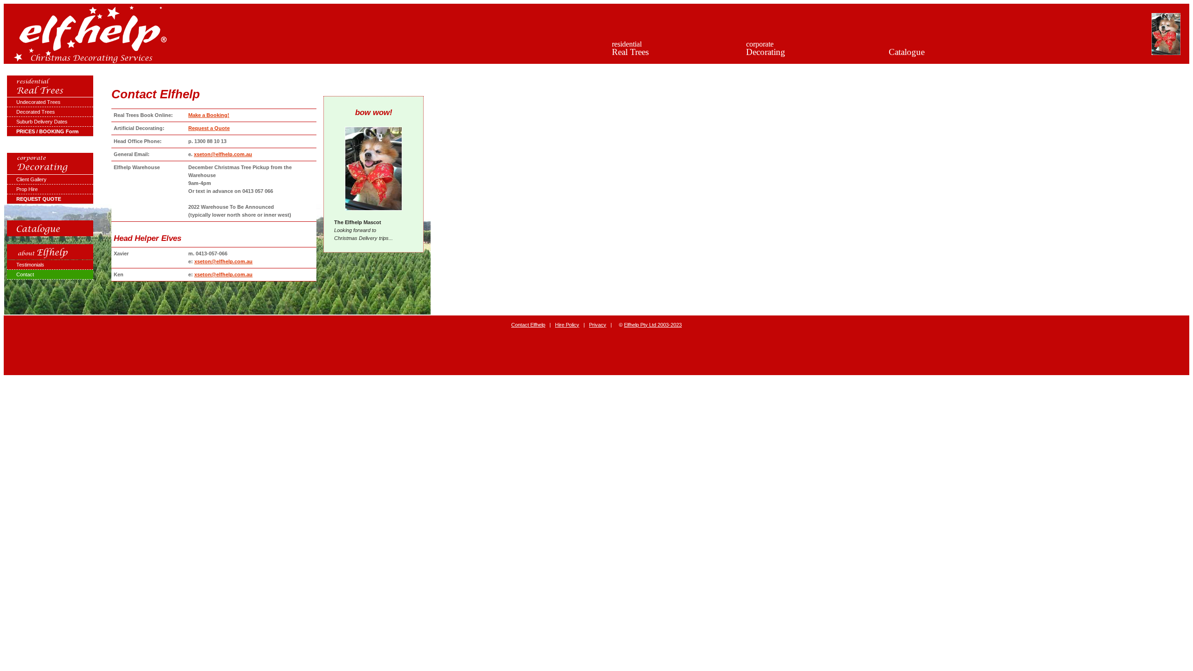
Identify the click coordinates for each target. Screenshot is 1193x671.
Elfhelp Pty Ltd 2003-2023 (653, 325)
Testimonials (30, 264)
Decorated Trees (35, 112)
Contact (25, 274)
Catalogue (907, 52)
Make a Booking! (208, 115)
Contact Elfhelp (528, 325)
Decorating (765, 48)
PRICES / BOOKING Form (47, 131)
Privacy (597, 325)
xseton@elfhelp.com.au (223, 154)
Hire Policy (567, 325)
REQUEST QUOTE (38, 199)
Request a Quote (209, 128)
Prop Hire (27, 189)
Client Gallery (31, 179)
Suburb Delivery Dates (42, 121)
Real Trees (630, 48)
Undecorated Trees (38, 102)
